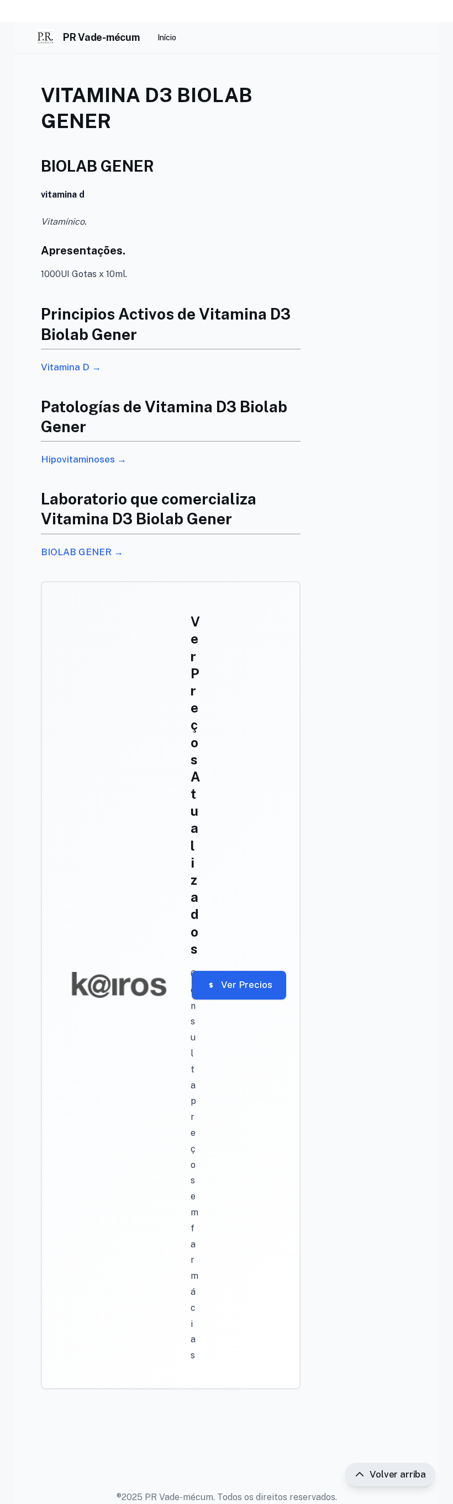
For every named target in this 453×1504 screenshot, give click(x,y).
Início (166, 37)
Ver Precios (246, 984)
